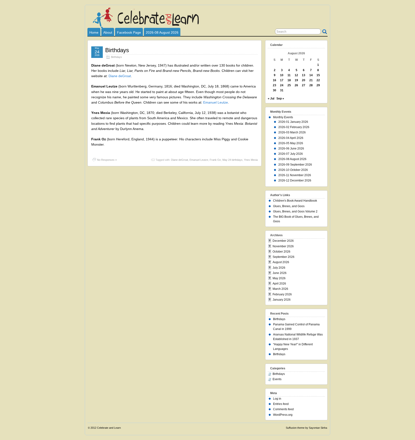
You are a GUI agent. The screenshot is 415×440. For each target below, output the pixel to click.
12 (296, 75)
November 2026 (283, 246)
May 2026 (279, 278)
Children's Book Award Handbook (295, 200)
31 (281, 90)
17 (281, 80)
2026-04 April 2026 (290, 138)
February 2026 (282, 294)
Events (277, 379)
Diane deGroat (120, 76)
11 (289, 75)
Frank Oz (215, 159)
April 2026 (279, 283)
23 (274, 85)
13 (303, 75)
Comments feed (283, 409)
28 (311, 85)
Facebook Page (129, 32)
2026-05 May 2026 (290, 143)
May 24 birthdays (232, 159)
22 (318, 80)
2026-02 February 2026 (293, 127)
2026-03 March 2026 (292, 132)
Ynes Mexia (251, 159)
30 (274, 90)
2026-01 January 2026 (293, 122)
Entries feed (281, 404)
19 (296, 80)
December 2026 (283, 240)
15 (318, 75)
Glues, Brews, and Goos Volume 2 (295, 211)
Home (93, 32)
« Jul (271, 98)
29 (318, 85)
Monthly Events (283, 117)
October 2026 (281, 251)
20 (303, 80)
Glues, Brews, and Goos (289, 206)
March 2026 (280, 289)
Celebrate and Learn (109, 427)
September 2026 (283, 257)
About (107, 32)
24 (281, 85)
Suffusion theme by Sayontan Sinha (306, 427)
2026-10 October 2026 (293, 170)
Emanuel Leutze (215, 102)
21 (311, 80)
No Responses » (107, 159)
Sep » (280, 98)
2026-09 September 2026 (295, 164)
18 (289, 80)
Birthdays (117, 50)
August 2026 (281, 262)
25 (289, 85)
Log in (277, 398)
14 (311, 75)
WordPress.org (283, 414)
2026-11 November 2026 (294, 175)
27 (303, 85)
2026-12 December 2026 (294, 180)
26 (296, 85)
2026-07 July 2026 (290, 153)
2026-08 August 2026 (162, 32)
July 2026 (279, 267)
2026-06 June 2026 (291, 148)
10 (281, 75)
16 (274, 80)
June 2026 (280, 273)
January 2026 (282, 299)
